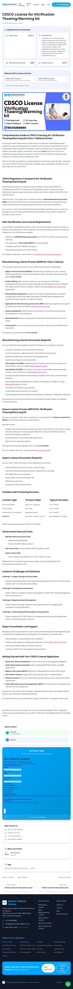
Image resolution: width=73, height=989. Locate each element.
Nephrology (58, 945)
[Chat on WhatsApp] (68, 984)
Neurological (6, 949)
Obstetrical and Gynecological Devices (18, 85)
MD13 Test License (45, 923)
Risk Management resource (24, 619)
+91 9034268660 (62, 4)
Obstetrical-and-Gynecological (16, 868)
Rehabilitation (58, 952)
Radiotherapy (41, 952)
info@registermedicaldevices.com (17, 924)
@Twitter (13, 855)
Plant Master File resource (37, 372)
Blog (43, 5)
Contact (36, 5)
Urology (4, 956)
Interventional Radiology (45, 945)
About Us (29, 4)
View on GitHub (22, 877)
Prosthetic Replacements (27, 945)
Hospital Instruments (9, 945)
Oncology (40, 949)
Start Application (48, 968)
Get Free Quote (61, 914)
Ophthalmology (59, 949)
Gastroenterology (59, 942)
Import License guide (42, 450)
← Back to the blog (64, 877)
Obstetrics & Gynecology (27, 949)
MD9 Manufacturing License (43, 912)
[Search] (48, 4)
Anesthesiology (7, 942)
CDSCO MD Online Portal (41, 306)
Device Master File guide (38, 366)
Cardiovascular (24, 942)
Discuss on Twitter (8, 877)
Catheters (40, 942)
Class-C (32, 868)
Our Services (22, 4)
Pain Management (25, 952)
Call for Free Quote (62, 968)
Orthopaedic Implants (9, 952)
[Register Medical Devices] (10, 4)
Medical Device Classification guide (48, 254)
